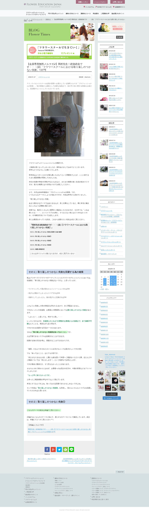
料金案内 (96, 13)
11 (105, 279)
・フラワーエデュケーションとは (99, 480)
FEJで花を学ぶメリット (56, 13)
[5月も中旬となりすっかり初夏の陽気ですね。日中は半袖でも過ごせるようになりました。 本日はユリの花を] (122, 373)
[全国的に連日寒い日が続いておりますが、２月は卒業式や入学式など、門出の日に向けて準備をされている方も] (115, 381)
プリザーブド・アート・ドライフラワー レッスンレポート (111, 231)
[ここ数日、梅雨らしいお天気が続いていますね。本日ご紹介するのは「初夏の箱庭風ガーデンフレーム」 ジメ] (115, 373)
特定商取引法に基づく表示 (100, 499)
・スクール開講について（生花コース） (101, 492)
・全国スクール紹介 (59, 482)
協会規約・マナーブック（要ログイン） (67, 495)
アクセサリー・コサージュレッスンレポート (111, 237)
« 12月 (102, 289)
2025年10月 (105, 342)
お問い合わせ (117, 2)
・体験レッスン (58, 480)
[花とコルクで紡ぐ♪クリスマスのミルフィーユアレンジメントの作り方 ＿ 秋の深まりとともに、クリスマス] (122, 388)
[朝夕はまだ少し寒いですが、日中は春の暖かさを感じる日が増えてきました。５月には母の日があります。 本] (108, 381)
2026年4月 (104, 318)
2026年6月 (104, 310)
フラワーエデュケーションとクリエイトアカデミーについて (36, 13)
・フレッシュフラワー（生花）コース (63, 490)
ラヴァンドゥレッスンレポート (111, 242)
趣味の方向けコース (72, 13)
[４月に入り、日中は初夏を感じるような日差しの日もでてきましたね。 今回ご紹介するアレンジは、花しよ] (101, 381)
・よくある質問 (58, 484)
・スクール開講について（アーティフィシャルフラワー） (105, 490)
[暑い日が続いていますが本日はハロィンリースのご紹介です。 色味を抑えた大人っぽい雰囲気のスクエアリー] (101, 373)
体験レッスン (83, 2)
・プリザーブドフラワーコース (61, 486)
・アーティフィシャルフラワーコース (63, 488)
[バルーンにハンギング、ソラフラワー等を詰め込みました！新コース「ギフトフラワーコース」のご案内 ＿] (115, 388)
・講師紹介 (27, 487)
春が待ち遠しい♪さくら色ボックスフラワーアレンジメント (41, 460)
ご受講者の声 (105, 13)
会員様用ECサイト (120, 7)
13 (111, 279)
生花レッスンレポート (108, 250)
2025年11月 (105, 338)
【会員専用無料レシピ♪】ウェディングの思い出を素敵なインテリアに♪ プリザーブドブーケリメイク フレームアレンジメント (77, 461)
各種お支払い (59, 493)
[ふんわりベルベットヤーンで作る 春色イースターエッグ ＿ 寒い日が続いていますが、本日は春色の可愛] (101, 388)
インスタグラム (89, 7)
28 (115, 284)
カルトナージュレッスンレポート (111, 246)
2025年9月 (104, 346)
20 (111, 282)
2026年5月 (104, 314)
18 (105, 282)
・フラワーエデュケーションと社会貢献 (35, 483)
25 (105, 284)
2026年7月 (104, 306)
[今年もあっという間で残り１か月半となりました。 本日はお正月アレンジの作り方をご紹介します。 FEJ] (108, 388)
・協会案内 (27, 485)
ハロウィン (104, 207)
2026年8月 (104, 302)
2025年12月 (105, 334)
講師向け (48, 19)
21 (115, 282)
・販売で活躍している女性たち (98, 494)
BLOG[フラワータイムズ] (104, 7)
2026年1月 (104, 330)
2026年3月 (104, 322)
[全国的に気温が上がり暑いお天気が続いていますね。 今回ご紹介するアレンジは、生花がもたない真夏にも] (108, 373)
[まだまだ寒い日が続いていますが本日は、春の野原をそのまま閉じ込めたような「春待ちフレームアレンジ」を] (122, 381)
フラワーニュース (36, 19)
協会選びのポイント (118, 13)
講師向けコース (86, 13)
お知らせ (104, 226)
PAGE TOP (120, 472)
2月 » (107, 289)
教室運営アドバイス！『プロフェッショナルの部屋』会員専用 (111, 215)
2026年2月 (104, 326)
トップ (26, 19)
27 (111, 284)
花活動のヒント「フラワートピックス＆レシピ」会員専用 (111, 221)
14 (115, 279)
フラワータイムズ (31, 499)
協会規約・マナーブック (108, 254)
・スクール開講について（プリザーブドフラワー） (103, 488)
